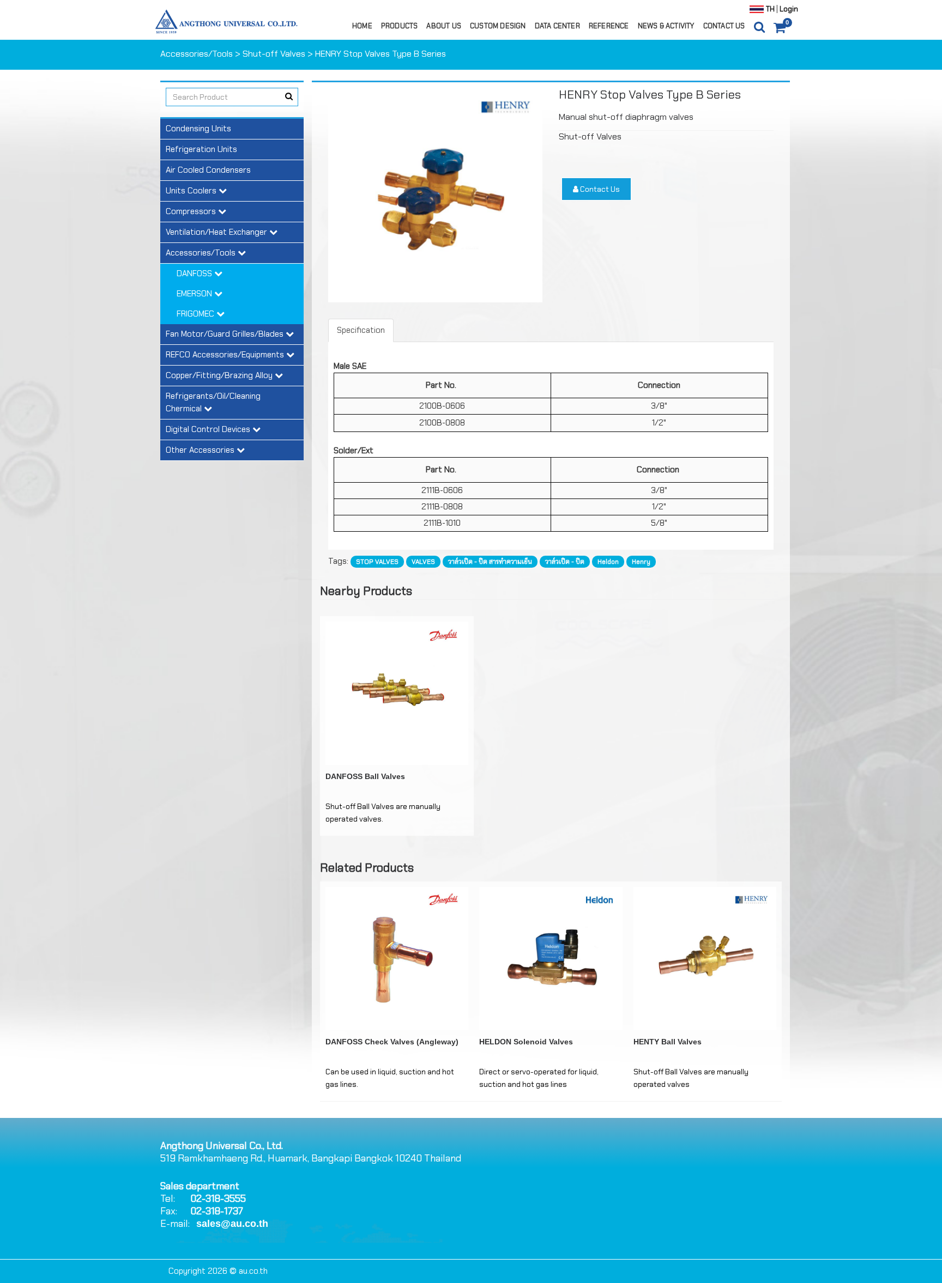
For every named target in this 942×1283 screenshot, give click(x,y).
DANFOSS (195, 273)
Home (362, 26)
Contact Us (724, 26)
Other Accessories (201, 450)
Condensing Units (198, 128)
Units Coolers (192, 190)
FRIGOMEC (196, 313)
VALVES (423, 561)
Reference (609, 26)
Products (399, 26)
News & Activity (666, 26)
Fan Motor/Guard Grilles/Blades (226, 334)
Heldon (608, 561)
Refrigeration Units (201, 149)
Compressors (192, 211)
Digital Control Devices (209, 429)
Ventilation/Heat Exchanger (217, 232)
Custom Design (498, 26)
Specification (361, 330)
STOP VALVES (377, 561)
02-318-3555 (218, 1198)
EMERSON (195, 293)
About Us (443, 26)
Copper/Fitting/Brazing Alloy (220, 375)
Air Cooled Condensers (208, 170)
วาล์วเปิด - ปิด (564, 561)
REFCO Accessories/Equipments (226, 354)
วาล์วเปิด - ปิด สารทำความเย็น (490, 561)
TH (770, 9)
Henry (641, 561)
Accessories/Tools (196, 53)
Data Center (557, 26)
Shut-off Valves (274, 53)
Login (788, 9)
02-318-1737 (216, 1211)
